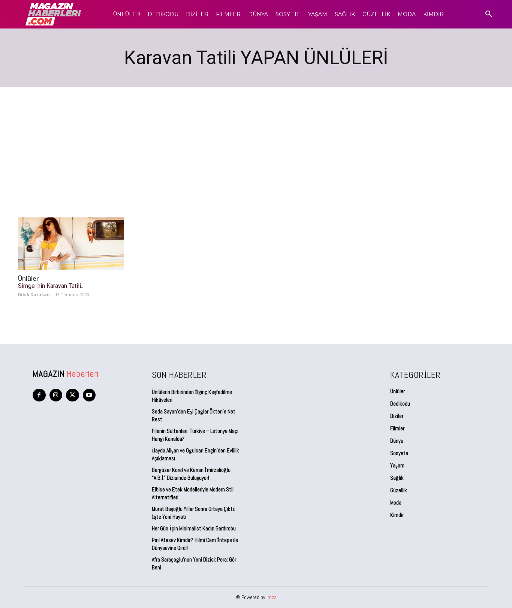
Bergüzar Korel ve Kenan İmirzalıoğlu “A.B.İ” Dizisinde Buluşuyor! (191, 473)
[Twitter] (72, 395)
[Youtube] (89, 395)
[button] (489, 14)
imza (271, 597)
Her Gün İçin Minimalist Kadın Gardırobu (194, 528)
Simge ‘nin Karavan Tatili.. (50, 285)
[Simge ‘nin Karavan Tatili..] (71, 243)
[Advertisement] (256, 143)
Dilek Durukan (34, 294)
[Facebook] (39, 395)
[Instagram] (56, 395)
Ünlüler (28, 278)
